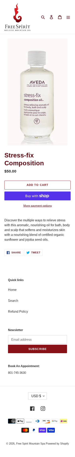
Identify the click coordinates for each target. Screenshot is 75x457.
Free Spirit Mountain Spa (30, 443)
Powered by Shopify (57, 443)
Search (13, 300)
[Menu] (68, 16)
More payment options (37, 205)
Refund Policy (18, 311)
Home (12, 289)
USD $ (36, 396)
